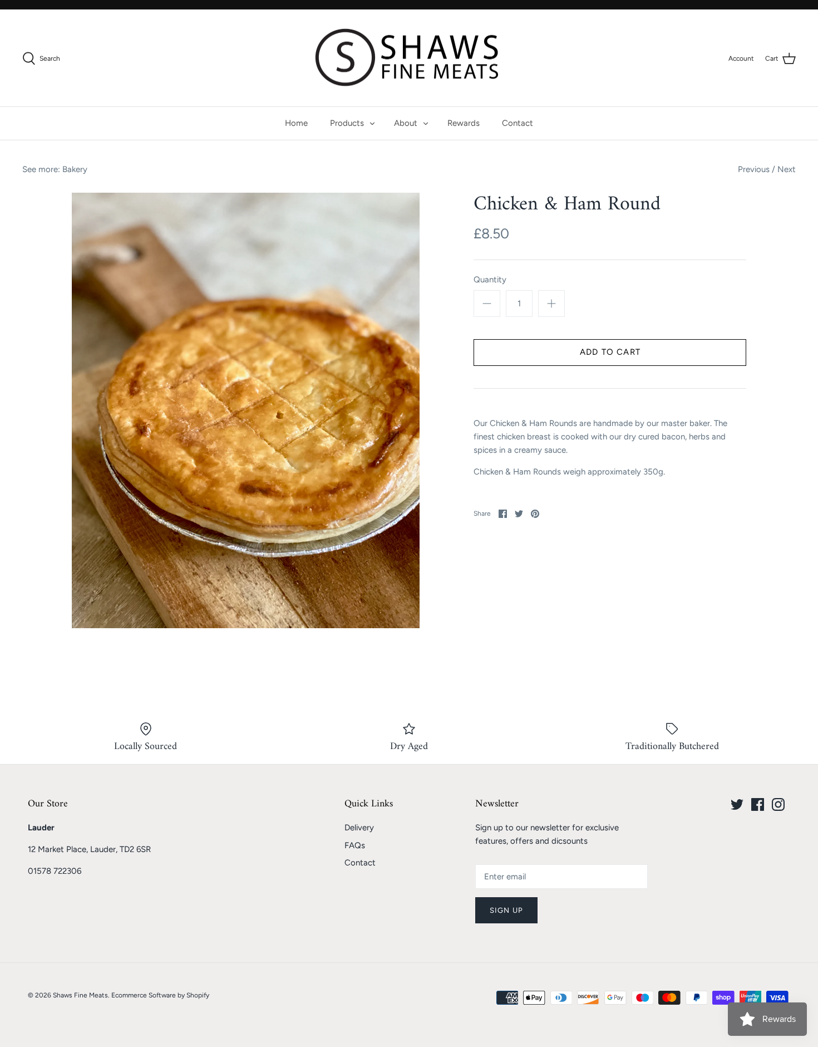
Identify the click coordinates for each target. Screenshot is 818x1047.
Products (347, 123)
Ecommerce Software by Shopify (160, 995)
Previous (754, 169)
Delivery (359, 828)
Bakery (74, 169)
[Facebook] (757, 804)
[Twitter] (737, 804)
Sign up (506, 910)
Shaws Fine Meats (80, 995)
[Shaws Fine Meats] (409, 58)
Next (786, 169)
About (405, 123)
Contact (517, 123)
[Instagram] (778, 804)
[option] (246, 411)
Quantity (490, 280)
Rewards (463, 123)
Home (296, 123)
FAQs (354, 845)
